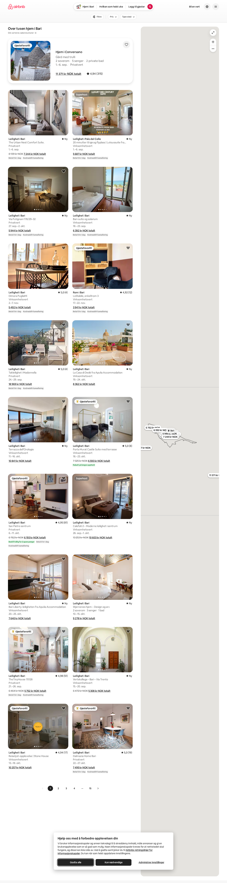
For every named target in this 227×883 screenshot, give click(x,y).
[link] (43, 788)
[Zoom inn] (213, 42)
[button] (68, 74)
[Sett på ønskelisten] (126, 44)
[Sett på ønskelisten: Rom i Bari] (128, 247)
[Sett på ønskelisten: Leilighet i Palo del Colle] (128, 94)
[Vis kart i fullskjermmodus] (213, 32)
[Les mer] (36, 33)
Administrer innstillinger (151, 862)
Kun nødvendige (113, 862)
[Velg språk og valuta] (207, 6)
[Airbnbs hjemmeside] (16, 6)
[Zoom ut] (213, 48)
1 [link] (50, 788)
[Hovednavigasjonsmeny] (215, 6)
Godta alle (75, 862)
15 (90, 788)
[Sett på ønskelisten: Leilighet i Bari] (63, 94)
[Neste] (98, 788)
